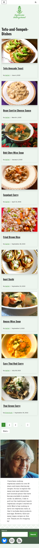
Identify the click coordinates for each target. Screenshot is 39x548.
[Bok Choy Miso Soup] (19, 135)
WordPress (27, 546)
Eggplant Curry (10, 195)
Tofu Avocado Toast (13, 68)
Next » (5, 431)
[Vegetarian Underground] (19, 12)
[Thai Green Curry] (19, 388)
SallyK (7, 75)
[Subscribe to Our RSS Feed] (19, 540)
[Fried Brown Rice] (19, 220)
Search (4, 530)
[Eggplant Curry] (19, 177)
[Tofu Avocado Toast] (19, 51)
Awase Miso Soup (12, 321)
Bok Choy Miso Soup (13, 152)
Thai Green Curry (11, 406)
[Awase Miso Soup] (19, 304)
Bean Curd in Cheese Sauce (17, 110)
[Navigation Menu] (4, 2)
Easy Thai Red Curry (13, 363)
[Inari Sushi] (19, 262)
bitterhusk (8, 413)
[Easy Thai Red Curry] (19, 346)
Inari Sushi (8, 279)
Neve (10, 546)
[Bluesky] (4, 540)
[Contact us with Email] (12, 540)
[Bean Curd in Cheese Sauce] (19, 93)
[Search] (35, 2)
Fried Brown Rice (11, 237)
